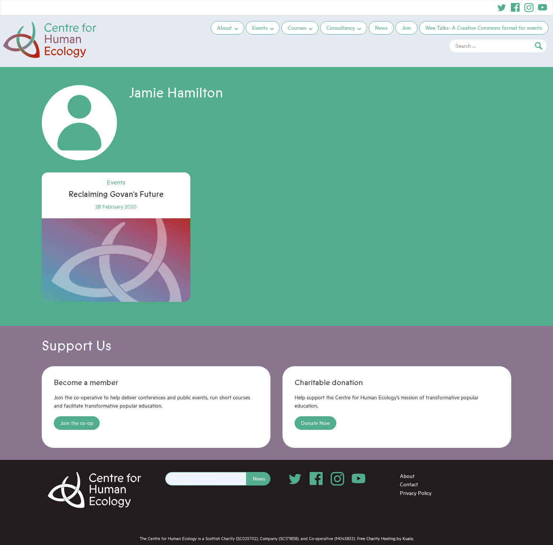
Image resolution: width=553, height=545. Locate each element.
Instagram (528, 7)
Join (406, 27)
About (224, 27)
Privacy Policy (415, 492)
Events (259, 27)
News (381, 27)
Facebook (515, 7)
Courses (297, 27)
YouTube (542, 7)
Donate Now (315, 422)
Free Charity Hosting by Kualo (385, 538)
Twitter (501, 7)
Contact (409, 484)
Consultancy (341, 27)
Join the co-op (76, 422)
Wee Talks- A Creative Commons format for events (483, 27)
